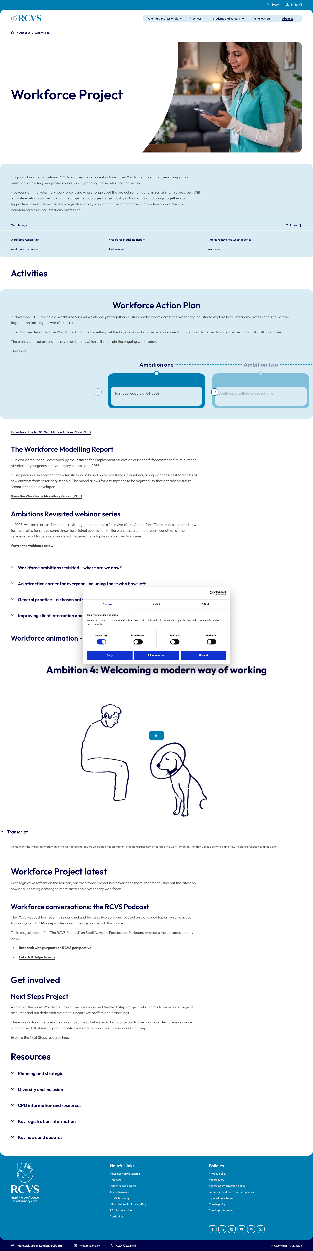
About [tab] (205, 603)
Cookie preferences (221, 1210)
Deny (109, 655)
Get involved (117, 249)
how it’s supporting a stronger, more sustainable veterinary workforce (66, 888)
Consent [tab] (107, 604)
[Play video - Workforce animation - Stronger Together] (156, 736)
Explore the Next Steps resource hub (39, 1037)
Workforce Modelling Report (127, 239)
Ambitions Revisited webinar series (229, 239)
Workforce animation (24, 249)
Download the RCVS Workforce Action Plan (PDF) (51, 432)
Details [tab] (157, 603)
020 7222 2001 (126, 1245)
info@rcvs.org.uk (89, 1245)
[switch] (138, 641)
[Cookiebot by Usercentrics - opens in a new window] (212, 593)
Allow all (203, 655)
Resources (214, 249)
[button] (214, 392)
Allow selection (156, 655)
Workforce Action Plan (25, 239)
